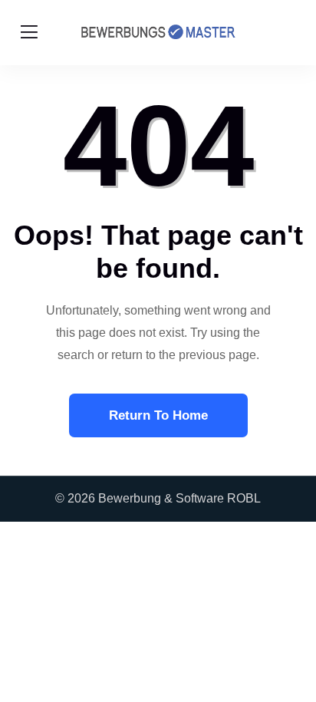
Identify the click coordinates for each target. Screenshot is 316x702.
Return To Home (158, 415)
